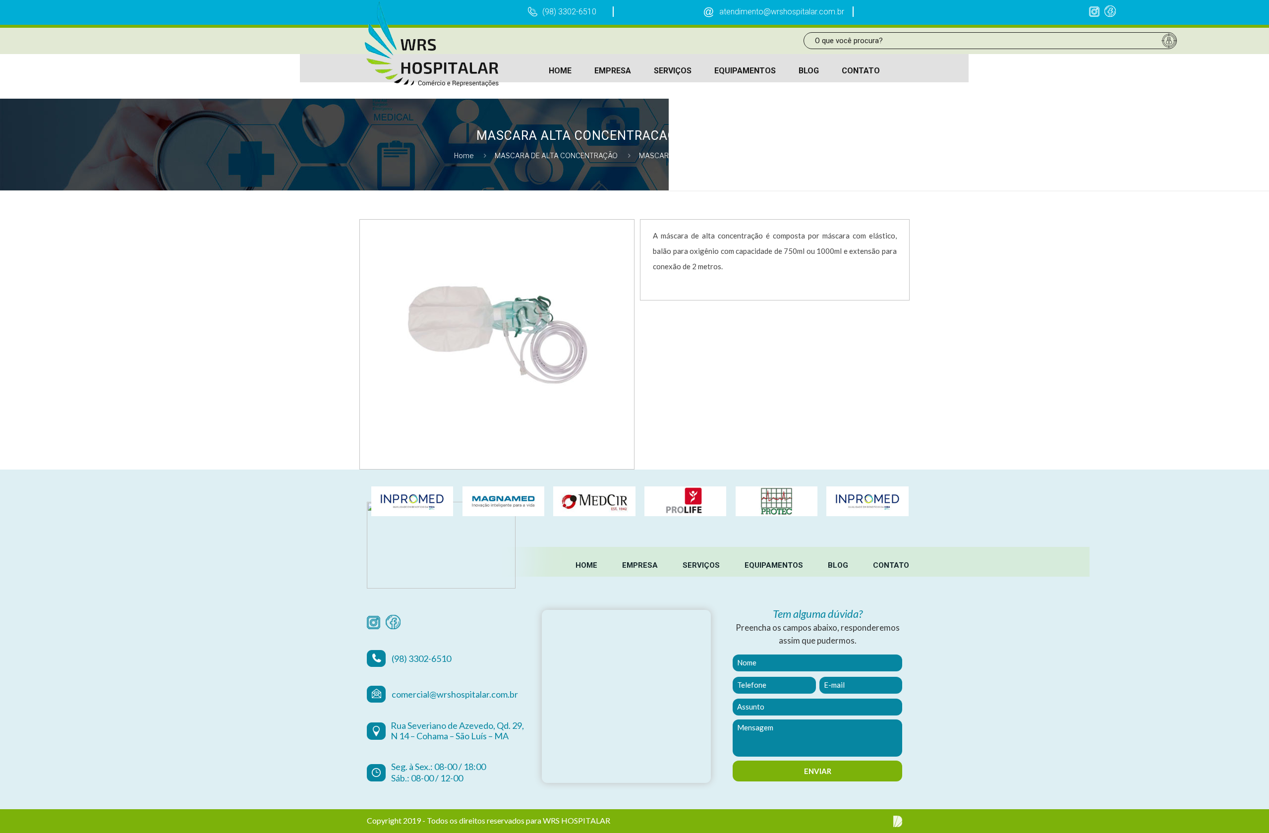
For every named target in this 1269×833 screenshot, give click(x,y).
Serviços (701, 565)
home (586, 565)
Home (464, 155)
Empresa (640, 565)
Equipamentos (774, 565)
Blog (838, 565)
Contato (891, 565)
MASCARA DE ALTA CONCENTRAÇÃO (556, 155)
